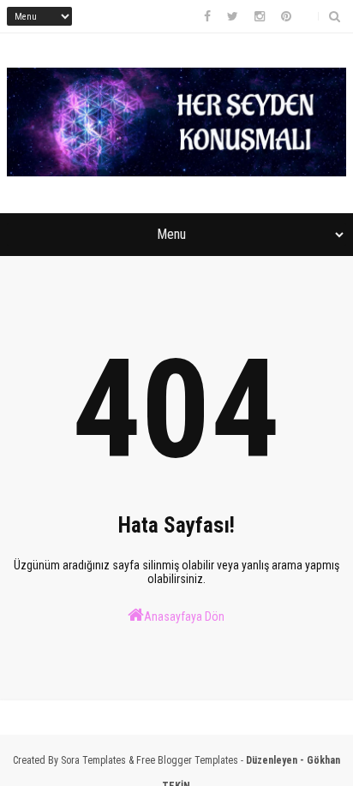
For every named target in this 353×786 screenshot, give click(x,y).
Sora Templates (93, 760)
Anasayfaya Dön (184, 616)
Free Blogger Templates (187, 760)
